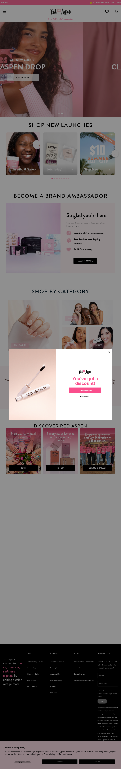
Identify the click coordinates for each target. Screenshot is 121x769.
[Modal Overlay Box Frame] (60, 384)
